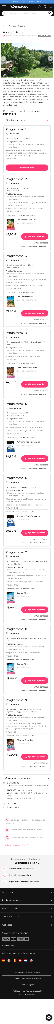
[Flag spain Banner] (2, 960)
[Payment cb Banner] (13, 939)
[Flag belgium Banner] (13, 960)
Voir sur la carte (44, 36)
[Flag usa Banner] (30, 960)
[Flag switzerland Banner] (19, 960)
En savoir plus (27, 167)
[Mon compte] (39, 6)
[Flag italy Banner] (8, 960)
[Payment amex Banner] (20, 939)
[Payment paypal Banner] (5, 939)
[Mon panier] (50, 6)
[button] (3, 58)
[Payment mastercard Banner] (26, 939)
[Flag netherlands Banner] (24, 960)
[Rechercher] (49, 13)
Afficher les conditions (15, 845)
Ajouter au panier (36, 236)
